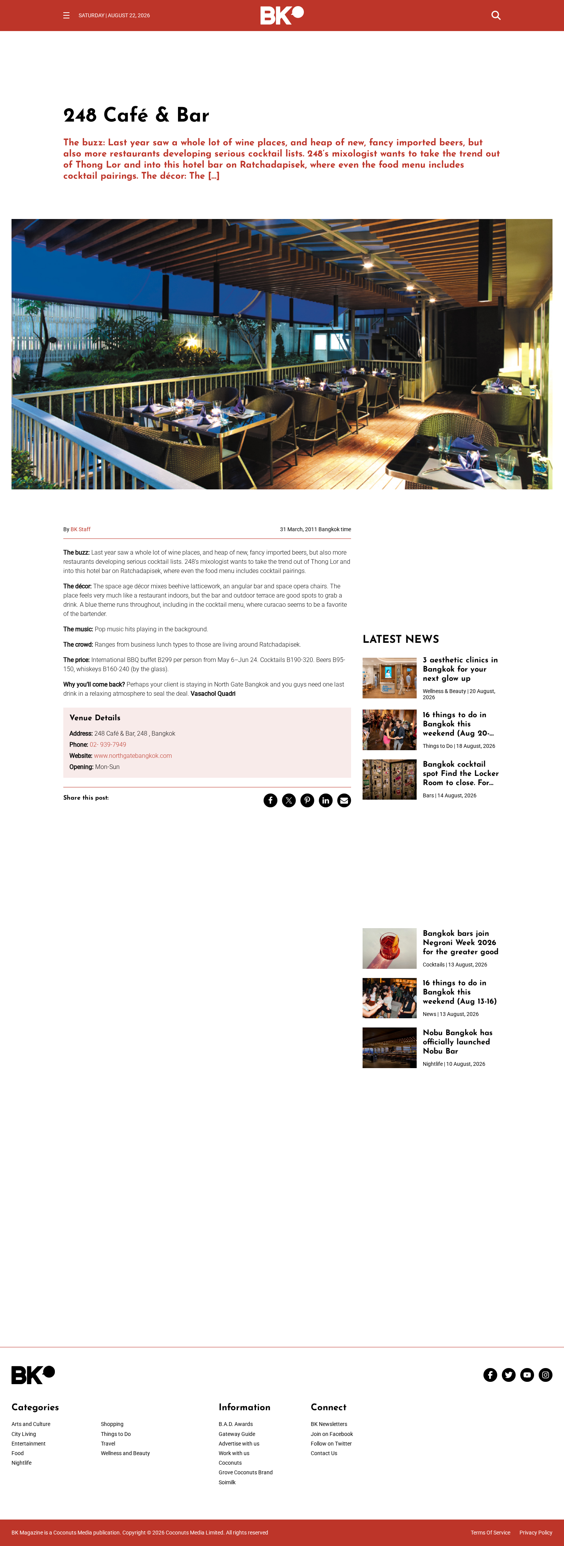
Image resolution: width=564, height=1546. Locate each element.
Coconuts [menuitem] (230, 1463)
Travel (108, 1444)
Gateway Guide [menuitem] (237, 1434)
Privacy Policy (535, 1533)
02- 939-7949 (108, 744)
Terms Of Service (490, 1533)
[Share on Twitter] (289, 800)
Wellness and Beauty (125, 1453)
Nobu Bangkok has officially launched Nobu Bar (458, 1042)
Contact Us (324, 1453)
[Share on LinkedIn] (326, 800)
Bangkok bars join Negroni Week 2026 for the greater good (460, 943)
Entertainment (29, 1444)
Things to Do (116, 1434)
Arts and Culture (31, 1424)
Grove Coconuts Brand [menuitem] (246, 1472)
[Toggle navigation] (66, 15)
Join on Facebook (332, 1434)
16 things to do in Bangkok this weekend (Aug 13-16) (460, 993)
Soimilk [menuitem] (227, 1482)
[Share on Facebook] (270, 800)
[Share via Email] (344, 800)
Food (18, 1453)
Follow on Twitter (331, 1444)
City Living (24, 1434)
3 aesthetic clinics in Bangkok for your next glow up (460, 670)
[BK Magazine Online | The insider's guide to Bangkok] (282, 14)
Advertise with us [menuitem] (239, 1444)
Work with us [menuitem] (234, 1453)
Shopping (112, 1424)
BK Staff (81, 529)
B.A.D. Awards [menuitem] (236, 1424)
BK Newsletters (329, 1424)
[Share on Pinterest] (307, 800)
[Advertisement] (431, 574)
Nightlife (21, 1463)
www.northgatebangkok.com (133, 755)
